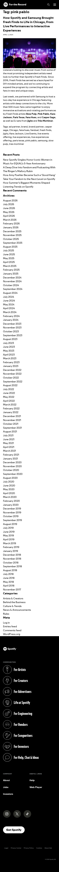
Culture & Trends (12, 606)
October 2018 (10, 562)
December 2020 (12, 462)
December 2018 (12, 554)
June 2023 (9, 346)
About (6, 780)
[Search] (48, 4)
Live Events (30, 133)
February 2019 (11, 547)
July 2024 (8, 296)
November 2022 (12, 373)
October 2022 (11, 377)
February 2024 (11, 316)
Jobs (5, 787)
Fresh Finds (41, 76)
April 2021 (8, 447)
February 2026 (11, 223)
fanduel (34, 130)
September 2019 (12, 520)
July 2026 (8, 204)
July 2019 (8, 527)
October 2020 (11, 470)
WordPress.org (11, 634)
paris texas (18, 140)
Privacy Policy (29, 848)
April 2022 (9, 400)
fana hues (24, 130)
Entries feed (10, 626)
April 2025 (9, 262)
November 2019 (12, 512)
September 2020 (13, 474)
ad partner (14, 126)
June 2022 (9, 393)
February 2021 (11, 454)
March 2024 (9, 312)
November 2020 (12, 466)
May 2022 (8, 397)
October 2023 (11, 331)
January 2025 (10, 273)
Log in (6, 622)
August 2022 (10, 385)
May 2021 (8, 443)
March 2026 (9, 219)
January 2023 (10, 366)
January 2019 (10, 551)
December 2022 (12, 370)
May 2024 (8, 304)
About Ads (48, 848)
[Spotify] (15, 4)
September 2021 (12, 427)
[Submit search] (54, 150)
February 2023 (11, 362)
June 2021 (8, 439)
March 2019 (9, 543)
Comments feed (12, 630)
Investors (8, 794)
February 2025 (11, 269)
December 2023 (12, 323)
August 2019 (10, 524)
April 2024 (9, 308)
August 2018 (10, 570)
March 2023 (9, 358)
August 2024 (10, 293)
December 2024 (12, 277)
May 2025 (8, 258)
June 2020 (9, 485)
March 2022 (9, 404)
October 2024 (11, 285)
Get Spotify (15, 830)
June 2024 (9, 300)
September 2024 (12, 289)
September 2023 (12, 335)
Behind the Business (14, 602)
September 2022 (12, 381)
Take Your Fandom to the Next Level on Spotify (29, 179)
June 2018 (9, 578)
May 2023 (8, 350)
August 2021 (10, 431)
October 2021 (10, 423)
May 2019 (8, 535)
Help (32, 780)
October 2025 (11, 239)
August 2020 (10, 477)
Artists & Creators (13, 598)
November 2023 (12, 327)
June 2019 (9, 531)
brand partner (36, 126)
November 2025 (12, 235)
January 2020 (11, 504)
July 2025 (8, 250)
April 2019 (8, 539)
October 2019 (10, 516)
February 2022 (11, 408)
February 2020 (11, 501)
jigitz (5, 133)
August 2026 (10, 200)
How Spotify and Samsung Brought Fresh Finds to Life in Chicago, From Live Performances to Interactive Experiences (28, 24)
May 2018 (8, 581)
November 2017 (12, 589)
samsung (43, 140)
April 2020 (9, 493)
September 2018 (12, 566)
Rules (6, 613)
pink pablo (31, 140)
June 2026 (9, 208)
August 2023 (10, 339)
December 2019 (12, 508)
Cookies (39, 848)
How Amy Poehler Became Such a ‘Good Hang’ (29, 175)
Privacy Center (16, 848)
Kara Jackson (16, 133)
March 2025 (9, 266)
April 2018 (8, 585)
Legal (6, 848)
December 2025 (12, 231)
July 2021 (8, 435)
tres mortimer (16, 144)
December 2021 (12, 416)
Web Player (35, 787)
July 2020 (8, 481)
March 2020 (10, 497)
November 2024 (12, 281)
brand (24, 126)
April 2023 (9, 354)
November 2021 (12, 420)
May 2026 (8, 212)
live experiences (21, 137)
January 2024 (10, 319)
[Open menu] (54, 5)
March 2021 (9, 450)
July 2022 (8, 389)
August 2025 (10, 246)
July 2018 (8, 574)
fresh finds (45, 130)
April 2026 (9, 215)
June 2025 (9, 254)
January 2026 (10, 227)
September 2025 (12, 242)
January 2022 (10, 412)
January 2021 (10, 458)
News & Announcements (17, 609)
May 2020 (9, 489)
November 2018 (12, 558)
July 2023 (8, 343)
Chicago (13, 130)
